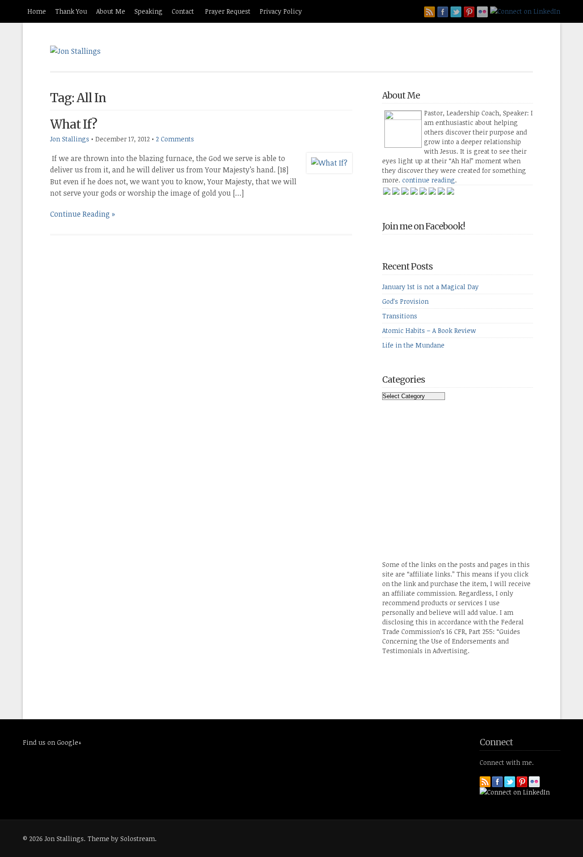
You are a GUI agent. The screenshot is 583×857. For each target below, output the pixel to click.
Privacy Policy (281, 11)
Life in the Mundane (413, 345)
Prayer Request (228, 11)
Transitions (399, 316)
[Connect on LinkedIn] (525, 11)
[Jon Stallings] (75, 51)
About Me (110, 11)
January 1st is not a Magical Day (430, 286)
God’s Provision (405, 301)
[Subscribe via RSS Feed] (429, 11)
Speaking (148, 11)
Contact (184, 11)
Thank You (71, 11)
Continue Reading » (82, 214)
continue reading (428, 180)
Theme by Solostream (121, 838)
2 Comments (175, 139)
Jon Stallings (69, 139)
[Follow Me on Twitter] (455, 11)
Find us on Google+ (52, 742)
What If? (73, 124)
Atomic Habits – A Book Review (429, 330)
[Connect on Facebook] (442, 11)
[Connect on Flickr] (482, 11)
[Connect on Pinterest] (469, 11)
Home (36, 11)
